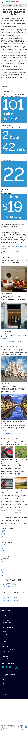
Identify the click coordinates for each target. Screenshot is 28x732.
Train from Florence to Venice (10, 596)
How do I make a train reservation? (11, 253)
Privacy (4, 683)
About (4, 679)
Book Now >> (4, 227)
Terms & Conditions (8, 691)
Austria (4, 636)
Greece (5, 639)
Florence (3, 530)
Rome (2, 550)
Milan (2, 531)
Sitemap (5, 695)
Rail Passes (6, 620)
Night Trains (6, 651)
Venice (2, 536)
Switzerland (6, 641)
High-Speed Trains (8, 649)
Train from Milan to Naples (10, 583)
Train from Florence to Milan (10, 602)
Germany (5, 634)
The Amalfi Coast (5, 558)
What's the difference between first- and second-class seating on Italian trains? (12, 250)
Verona (3, 546)
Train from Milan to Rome (9, 586)
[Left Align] (25, 5)
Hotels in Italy (6, 615)
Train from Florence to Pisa (10, 597)
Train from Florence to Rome (10, 600)
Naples (3, 533)
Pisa (2, 538)
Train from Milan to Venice (10, 585)
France (4, 632)
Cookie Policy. (12, 730)
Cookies (5, 687)
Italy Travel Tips (7, 622)
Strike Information (7, 654)
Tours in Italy (6, 618)
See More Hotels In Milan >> (15, 341)
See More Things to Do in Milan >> (14, 433)
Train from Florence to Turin (10, 599)
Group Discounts (7, 659)
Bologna (3, 569)
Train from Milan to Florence (10, 588)
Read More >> (4, 476)
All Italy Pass (6, 656)
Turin (2, 535)
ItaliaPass (5, 613)
